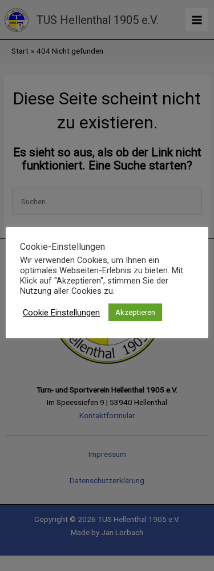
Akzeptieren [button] (135, 312)
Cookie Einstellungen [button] (61, 312)
